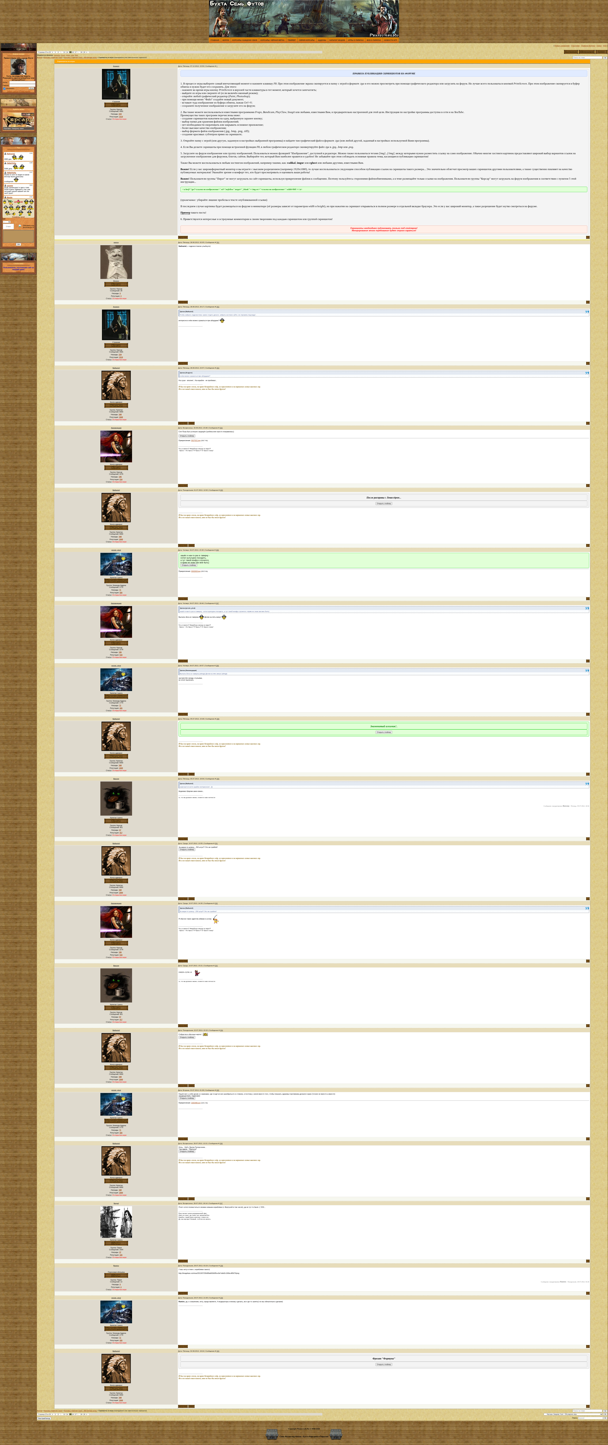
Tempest (292, 40)
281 (217, 242)
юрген (116, 242)
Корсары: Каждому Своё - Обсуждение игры (80, 57)
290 (217, 779)
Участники (575, 46)
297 (221, 1203)
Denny (63, 55)
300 (217, 1351)
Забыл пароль (12, 91)
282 (217, 307)
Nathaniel (57, 55)
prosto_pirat (70, 55)
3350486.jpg (195, 1103)
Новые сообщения (562, 46)
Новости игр (390, 40)
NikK (76, 55)
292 (216, 903)
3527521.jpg (195, 440)
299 (221, 1298)
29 (84, 52)
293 (216, 966)
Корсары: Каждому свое (244, 40)
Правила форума (588, 46)
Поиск (599, 46)
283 (217, 368)
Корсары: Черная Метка (272, 40)
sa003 (18, 271)
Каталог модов (337, 40)
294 (221, 1030)
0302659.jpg (195, 571)
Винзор (116, 779)
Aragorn (116, 66)
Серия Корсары (307, 40)
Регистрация (25, 91)
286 (217, 550)
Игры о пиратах (356, 40)
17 (76, 52)
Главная (215, 40)
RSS (605, 46)
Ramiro (116, 1266)
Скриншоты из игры (106, 57)
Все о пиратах (374, 40)
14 (67, 52)
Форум (225, 40)
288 (217, 665)
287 (217, 603)
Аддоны (322, 40)
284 (221, 428)
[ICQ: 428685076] (191, 423)
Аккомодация (116, 428)
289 (217, 719)
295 (217, 1090)
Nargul (116, 1203)
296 (221, 1143)
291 (216, 843)
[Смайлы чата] (18, 217)
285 (221, 490)
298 (221, 1266)
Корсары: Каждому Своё (53, 57)
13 (64, 52)
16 (73, 52)
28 (81, 52)
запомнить (10, 88)
